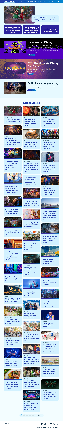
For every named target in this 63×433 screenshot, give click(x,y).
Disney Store (49, 427)
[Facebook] (51, 423)
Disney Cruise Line (38, 1)
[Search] (59, 1)
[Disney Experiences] (6, 424)
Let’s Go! (30, 73)
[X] (54, 423)
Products (45, 1)
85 (38, 415)
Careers (53, 427)
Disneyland (30, 1)
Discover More (31, 90)
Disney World (24, 1)
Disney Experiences (39, 427)
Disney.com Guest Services (48, 430)
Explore (51, 1)
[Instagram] (48, 423)
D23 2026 (18, 1)
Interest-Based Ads (55, 430)
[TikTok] (42, 423)
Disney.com (56, 427)
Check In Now (31, 54)
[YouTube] (45, 423)
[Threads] (57, 423)
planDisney (44, 427)
